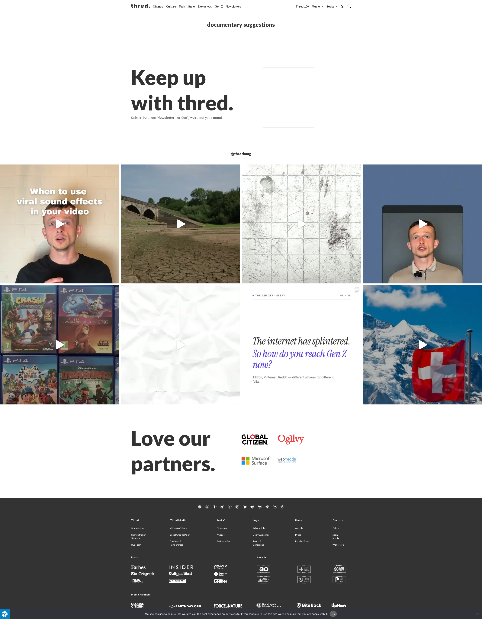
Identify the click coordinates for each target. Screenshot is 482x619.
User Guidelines (261, 534)
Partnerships (223, 541)
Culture (171, 6)
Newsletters (233, 6)
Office (336, 528)
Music (316, 6)
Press (298, 534)
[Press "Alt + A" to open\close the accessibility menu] (5, 614)
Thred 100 (302, 6)
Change (158, 6)
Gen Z (219, 6)
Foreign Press (302, 541)
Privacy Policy (260, 528)
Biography (222, 528)
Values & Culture (178, 528)
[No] (477, 614)
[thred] (140, 6)
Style (191, 6)
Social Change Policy (180, 534)
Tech (182, 6)
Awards (221, 534)
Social (330, 6)
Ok (333, 613)
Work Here (338, 544)
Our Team (136, 544)
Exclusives (205, 6)
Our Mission (137, 528)
